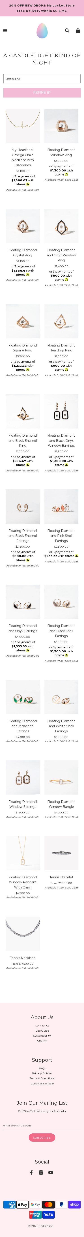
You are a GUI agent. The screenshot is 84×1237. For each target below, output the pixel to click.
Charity (42, 1040)
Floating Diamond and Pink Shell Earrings (61, 536)
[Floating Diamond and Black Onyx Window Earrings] (61, 412)
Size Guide (42, 1030)
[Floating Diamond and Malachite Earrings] (23, 697)
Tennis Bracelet (61, 877)
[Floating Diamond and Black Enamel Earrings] (23, 507)
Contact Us (42, 1025)
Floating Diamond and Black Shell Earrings (61, 631)
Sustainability (42, 1035)
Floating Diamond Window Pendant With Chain (23, 882)
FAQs (42, 1068)
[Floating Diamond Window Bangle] (61, 778)
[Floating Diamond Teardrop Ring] (61, 322)
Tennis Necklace (22, 958)
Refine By (42, 93)
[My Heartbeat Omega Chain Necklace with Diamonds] (23, 126)
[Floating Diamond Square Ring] (23, 322)
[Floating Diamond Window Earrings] (23, 778)
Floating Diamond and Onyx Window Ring (61, 255)
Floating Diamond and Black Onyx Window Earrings (61, 440)
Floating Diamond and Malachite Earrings (23, 726)
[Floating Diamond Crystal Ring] (23, 226)
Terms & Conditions (42, 1078)
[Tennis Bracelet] (61, 853)
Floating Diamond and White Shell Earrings (61, 726)
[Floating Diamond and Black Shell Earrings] (61, 602)
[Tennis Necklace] (23, 934)
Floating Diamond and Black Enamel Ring (23, 440)
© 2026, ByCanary (40, 1226)
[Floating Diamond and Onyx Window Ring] (61, 226)
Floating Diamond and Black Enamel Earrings (23, 536)
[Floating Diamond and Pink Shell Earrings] (61, 507)
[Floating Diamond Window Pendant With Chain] (23, 853)
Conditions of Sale (42, 1083)
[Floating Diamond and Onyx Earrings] (23, 602)
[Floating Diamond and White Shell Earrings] (61, 697)
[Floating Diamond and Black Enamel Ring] (23, 412)
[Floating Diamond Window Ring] (61, 126)
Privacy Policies (42, 1073)
